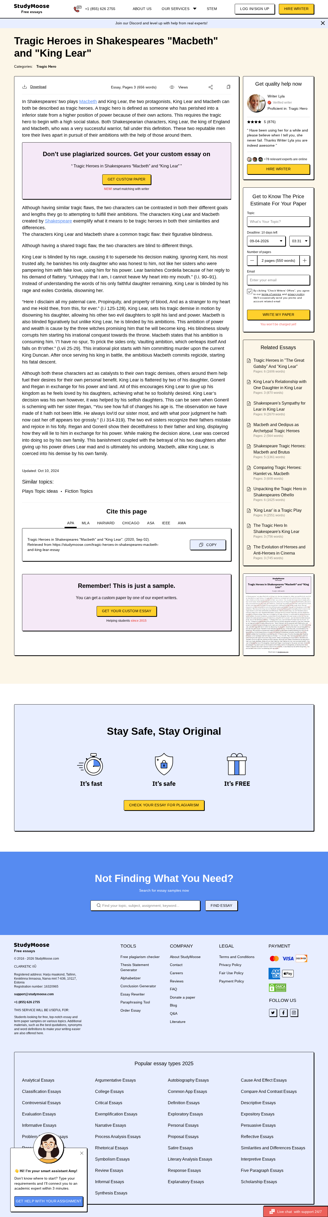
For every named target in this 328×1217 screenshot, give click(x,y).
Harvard (106, 523)
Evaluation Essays (39, 1114)
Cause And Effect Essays (264, 1080)
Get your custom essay (126, 611)
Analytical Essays (38, 1080)
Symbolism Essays (112, 1159)
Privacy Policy (230, 965)
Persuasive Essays (258, 1125)
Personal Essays (183, 1125)
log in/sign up (254, 9)
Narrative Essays (110, 1125)
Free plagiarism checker (140, 957)
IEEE (166, 523)
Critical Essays (108, 1103)
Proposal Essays (183, 1136)
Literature (178, 1022)
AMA (182, 523)
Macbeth (88, 101)
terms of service (271, 294)
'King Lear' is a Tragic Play (277, 510)
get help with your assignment (49, 1201)
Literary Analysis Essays (190, 1159)
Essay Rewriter (132, 994)
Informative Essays (39, 1125)
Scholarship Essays (259, 1182)
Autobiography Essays (188, 1080)
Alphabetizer (130, 978)
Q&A (173, 1013)
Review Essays (109, 1170)
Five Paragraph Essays (262, 1170)
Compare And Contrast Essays (269, 1091)
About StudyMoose (185, 957)
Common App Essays (187, 1091)
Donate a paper (182, 997)
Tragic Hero (46, 66)
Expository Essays (257, 1114)
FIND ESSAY (221, 905)
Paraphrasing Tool (135, 1002)
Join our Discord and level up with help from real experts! (161, 23)
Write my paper (278, 315)
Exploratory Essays (185, 1114)
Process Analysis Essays (118, 1136)
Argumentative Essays (115, 1080)
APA (70, 523)
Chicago (130, 523)
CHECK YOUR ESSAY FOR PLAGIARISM (164, 805)
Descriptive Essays (258, 1103)
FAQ (173, 989)
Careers (176, 973)
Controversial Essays (41, 1103)
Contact (176, 965)
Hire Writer (296, 9)
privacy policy (296, 294)
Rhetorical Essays (111, 1148)
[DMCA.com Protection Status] (277, 987)
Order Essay (130, 1010)
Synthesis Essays (111, 1193)
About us (142, 9)
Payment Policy (231, 981)
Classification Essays (41, 1091)
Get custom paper (127, 179)
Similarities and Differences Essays (273, 1148)
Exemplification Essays (116, 1114)
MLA (85, 523)
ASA (150, 523)
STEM (212, 9)
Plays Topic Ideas (40, 491)
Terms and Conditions (236, 957)
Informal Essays (109, 1182)
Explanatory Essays (186, 1182)
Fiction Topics (79, 491)
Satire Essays (180, 1148)
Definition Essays (184, 1103)
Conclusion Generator (138, 986)
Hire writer (278, 169)
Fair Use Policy (231, 973)
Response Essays (184, 1170)
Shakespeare (58, 221)
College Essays (109, 1091)
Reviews (176, 981)
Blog (173, 1005)
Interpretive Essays (258, 1159)
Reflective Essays (257, 1136)
